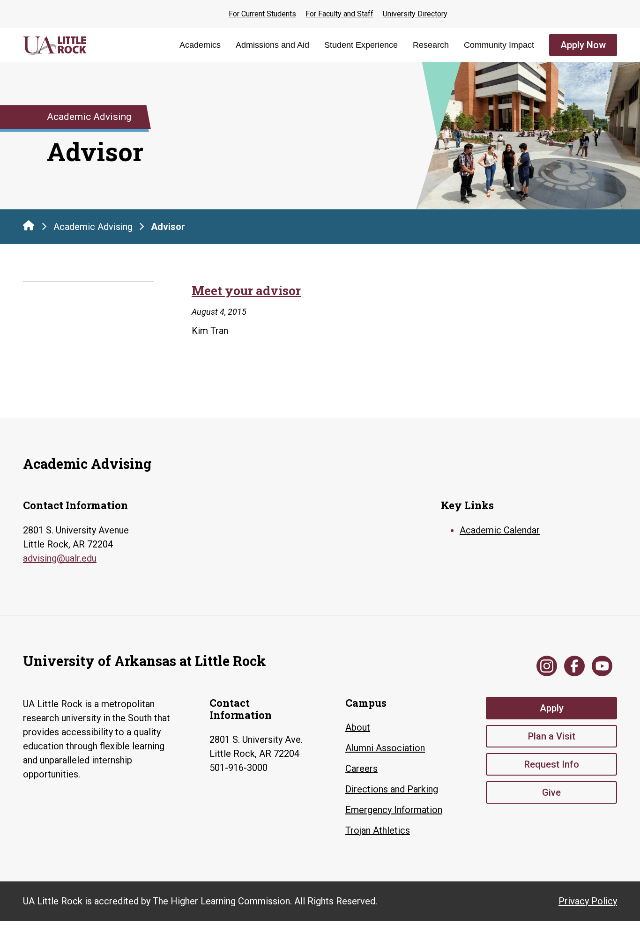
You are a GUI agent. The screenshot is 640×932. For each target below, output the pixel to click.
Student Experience (361, 45)
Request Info (551, 764)
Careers (361, 768)
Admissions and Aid (272, 45)
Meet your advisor (246, 290)
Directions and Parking (391, 789)
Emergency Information (393, 809)
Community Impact (499, 45)
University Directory (415, 13)
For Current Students (262, 13)
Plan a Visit (551, 736)
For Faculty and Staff (339, 13)
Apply (552, 708)
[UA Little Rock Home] (28, 225)
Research (431, 45)
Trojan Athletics (377, 830)
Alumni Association (385, 748)
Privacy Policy (587, 901)
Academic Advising (93, 226)
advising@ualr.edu (60, 558)
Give (551, 792)
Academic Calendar (500, 530)
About (357, 727)
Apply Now (583, 45)
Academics (200, 45)
